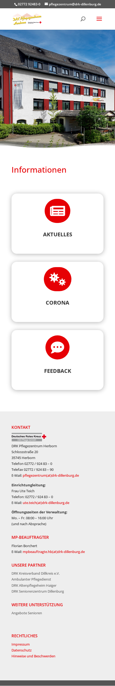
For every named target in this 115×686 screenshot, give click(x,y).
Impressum (20, 644)
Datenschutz (21, 650)
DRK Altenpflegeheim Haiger (33, 585)
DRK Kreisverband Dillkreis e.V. (35, 573)
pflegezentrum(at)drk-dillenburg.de (51, 475)
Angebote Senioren (26, 613)
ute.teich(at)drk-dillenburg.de (46, 502)
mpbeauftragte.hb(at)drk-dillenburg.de (54, 551)
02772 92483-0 (29, 4)
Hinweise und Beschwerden (33, 656)
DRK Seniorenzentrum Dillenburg (37, 591)
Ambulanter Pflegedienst (31, 579)
